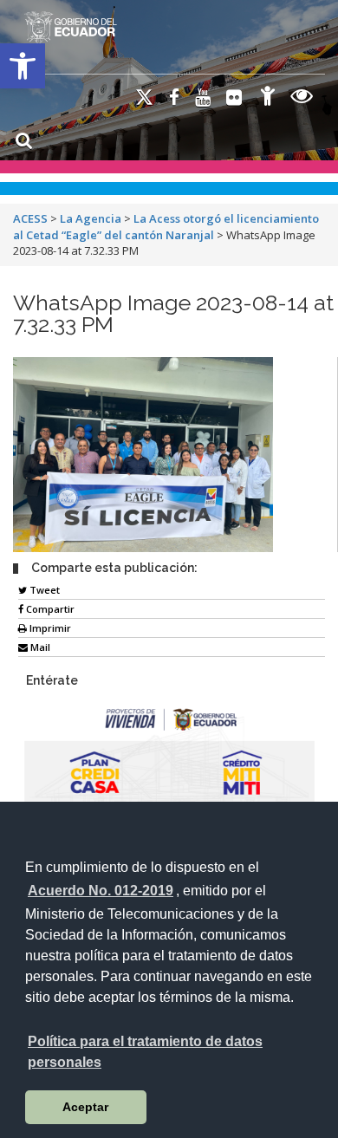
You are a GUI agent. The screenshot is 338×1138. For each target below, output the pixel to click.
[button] (22, 65)
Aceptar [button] (85, 1107)
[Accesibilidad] (268, 98)
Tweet (43, 589)
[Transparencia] (302, 98)
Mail (39, 647)
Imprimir (49, 627)
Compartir (49, 608)
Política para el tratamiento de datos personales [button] (145, 1052)
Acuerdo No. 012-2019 (100, 890)
